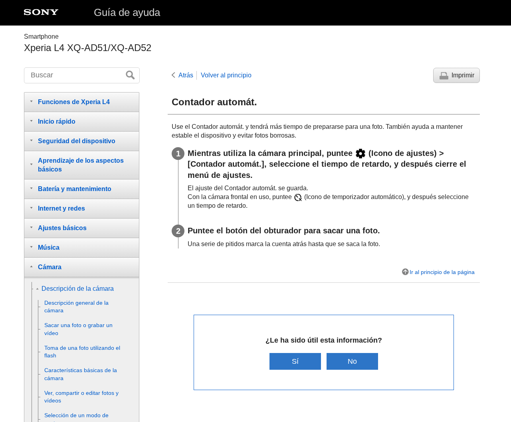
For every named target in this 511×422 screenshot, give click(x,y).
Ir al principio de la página (442, 272)
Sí (295, 361)
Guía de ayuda (127, 12)
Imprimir (463, 75)
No (352, 361)
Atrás (185, 75)
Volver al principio (226, 75)
